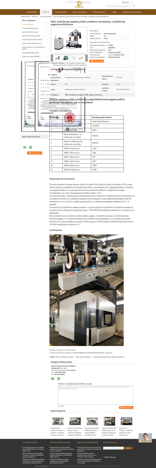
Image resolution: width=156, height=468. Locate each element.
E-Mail (106, 457)
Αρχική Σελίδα (32, 12)
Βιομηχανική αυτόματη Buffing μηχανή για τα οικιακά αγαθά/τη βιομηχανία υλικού (92, 431)
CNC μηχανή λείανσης (84, 357)
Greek (127, 2)
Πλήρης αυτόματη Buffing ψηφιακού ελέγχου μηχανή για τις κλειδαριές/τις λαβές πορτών (61, 455)
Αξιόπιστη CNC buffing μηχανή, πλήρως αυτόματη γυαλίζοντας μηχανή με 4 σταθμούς (75, 431)
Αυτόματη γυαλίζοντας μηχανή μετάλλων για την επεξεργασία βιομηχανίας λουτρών (59, 461)
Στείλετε (128, 448)
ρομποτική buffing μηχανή (30, 32)
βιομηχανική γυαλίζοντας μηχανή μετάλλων (109, 357)
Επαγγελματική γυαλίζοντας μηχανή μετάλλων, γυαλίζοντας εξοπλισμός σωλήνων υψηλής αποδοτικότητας (57, 433)
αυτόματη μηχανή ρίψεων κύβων (32, 39)
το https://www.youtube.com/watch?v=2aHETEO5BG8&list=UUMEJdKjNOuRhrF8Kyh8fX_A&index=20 (80, 353)
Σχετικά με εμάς (60, 12)
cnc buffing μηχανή (46, 16)
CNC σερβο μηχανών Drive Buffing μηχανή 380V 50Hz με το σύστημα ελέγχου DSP (33, 449)
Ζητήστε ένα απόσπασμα (131, 12)
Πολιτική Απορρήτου (41, 466)
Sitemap (112, 457)
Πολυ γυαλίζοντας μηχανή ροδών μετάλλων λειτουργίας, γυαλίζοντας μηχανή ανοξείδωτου (33, 455)
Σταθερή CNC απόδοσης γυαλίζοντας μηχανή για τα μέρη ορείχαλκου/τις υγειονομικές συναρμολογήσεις (126, 433)
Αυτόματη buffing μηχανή (30, 28)
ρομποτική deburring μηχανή (31, 36)
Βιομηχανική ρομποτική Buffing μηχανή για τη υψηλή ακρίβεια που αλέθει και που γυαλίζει (89, 461)
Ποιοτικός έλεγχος (99, 12)
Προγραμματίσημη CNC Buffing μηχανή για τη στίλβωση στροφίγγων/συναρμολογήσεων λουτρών (109, 432)
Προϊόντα (46, 12)
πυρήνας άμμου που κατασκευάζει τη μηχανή (33, 48)
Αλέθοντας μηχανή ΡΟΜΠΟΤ (31, 56)
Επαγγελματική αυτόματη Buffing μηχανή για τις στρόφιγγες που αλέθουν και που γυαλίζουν (62, 449)
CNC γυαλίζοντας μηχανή (65, 357)
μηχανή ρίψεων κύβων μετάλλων (32, 43)
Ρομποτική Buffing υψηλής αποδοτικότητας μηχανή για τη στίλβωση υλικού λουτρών (86, 455)
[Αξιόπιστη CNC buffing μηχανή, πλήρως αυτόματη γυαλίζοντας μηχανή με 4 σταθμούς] (75, 421)
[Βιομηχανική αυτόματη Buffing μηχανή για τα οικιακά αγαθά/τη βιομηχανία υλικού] (92, 421)
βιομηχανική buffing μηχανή (30, 53)
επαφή (114, 12)
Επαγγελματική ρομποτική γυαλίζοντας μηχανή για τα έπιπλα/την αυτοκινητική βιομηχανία (89, 449)
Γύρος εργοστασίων (80, 12)
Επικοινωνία (97, 61)
